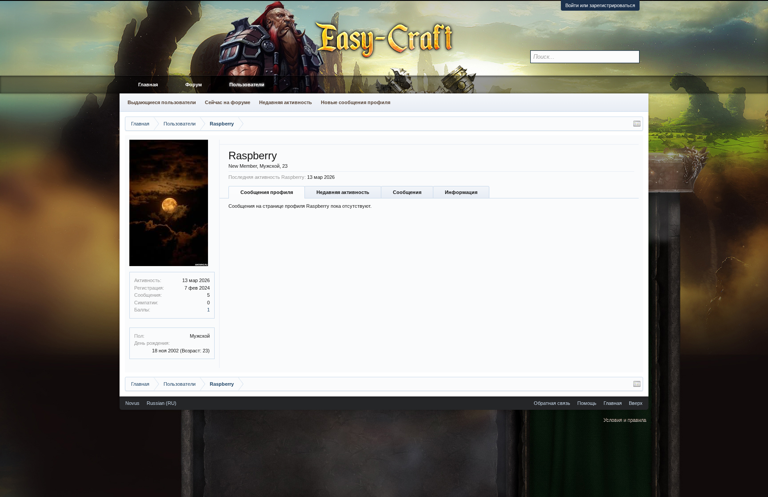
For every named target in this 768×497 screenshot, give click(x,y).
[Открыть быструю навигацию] (636, 123)
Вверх (636, 403)
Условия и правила (625, 419)
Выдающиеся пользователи (162, 102)
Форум (193, 84)
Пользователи (246, 84)
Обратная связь (552, 403)
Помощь (586, 403)
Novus (132, 403)
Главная (148, 84)
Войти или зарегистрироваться (600, 5)
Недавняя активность (342, 192)
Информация (461, 192)
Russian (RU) (161, 403)
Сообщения (407, 192)
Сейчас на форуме (227, 102)
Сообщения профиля (266, 192)
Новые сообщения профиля (355, 102)
